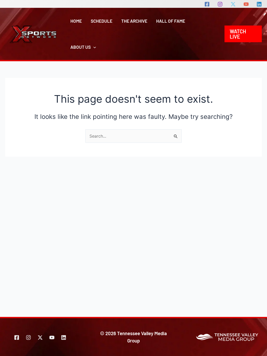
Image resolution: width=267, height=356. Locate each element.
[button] (93, 47)
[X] (233, 4)
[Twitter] (40, 337)
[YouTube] (246, 4)
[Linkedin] (259, 4)
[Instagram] (220, 4)
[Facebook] (207, 4)
